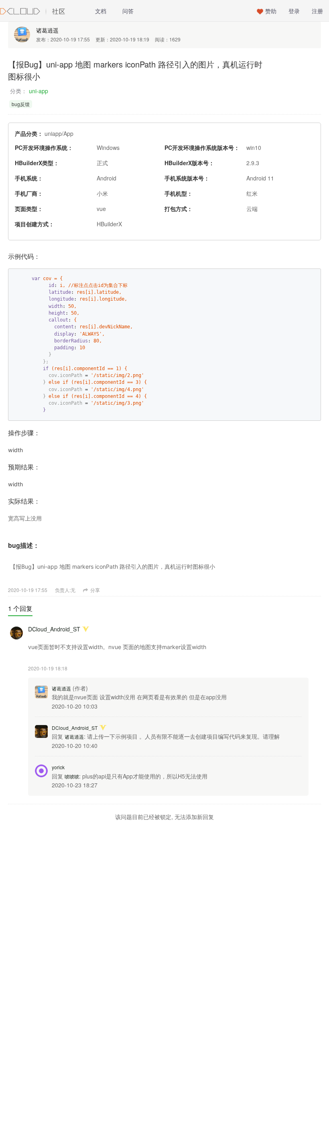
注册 (317, 11)
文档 (100, 11)
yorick (58, 767)
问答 (128, 11)
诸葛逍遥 (47, 30)
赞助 (270, 11)
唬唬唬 (72, 776)
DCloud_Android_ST (54, 629)
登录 (294, 11)
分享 (94, 589)
